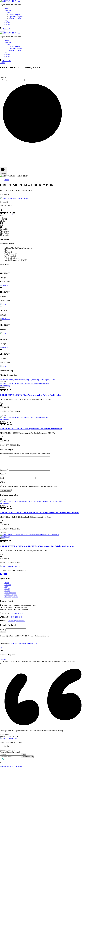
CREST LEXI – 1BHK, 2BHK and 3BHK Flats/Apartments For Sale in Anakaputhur (39, 512)
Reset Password (27, 757)
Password (3, 752)
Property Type (28, 380)
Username (3, 750)
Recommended (5, 380)
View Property (5, 386)
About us (7, 10)
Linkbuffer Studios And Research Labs (23, 643)
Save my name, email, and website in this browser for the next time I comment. (30, 486)
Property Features (17, 380)
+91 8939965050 (17, 613)
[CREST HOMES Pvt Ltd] (10, 1)
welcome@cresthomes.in (16, 621)
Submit (2, 31)
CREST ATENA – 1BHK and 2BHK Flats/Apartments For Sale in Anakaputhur (37, 546)
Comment (4, 470)
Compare (3, 659)
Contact (7, 25)
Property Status (38, 380)
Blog (6, 21)
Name (3, 474)
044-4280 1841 (16, 617)
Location (3, 78)
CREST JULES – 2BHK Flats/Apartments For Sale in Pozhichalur (31, 429)
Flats (1, 80)
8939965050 (6, 29)
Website (3, 482)
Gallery (7, 23)
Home (6, 8)
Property (7, 12)
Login (24, 754)
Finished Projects (15, 19)
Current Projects (14, 15)
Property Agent (49, 380)
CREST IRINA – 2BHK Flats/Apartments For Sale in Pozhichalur (30, 395)
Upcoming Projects (16, 17)
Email (2, 478)
